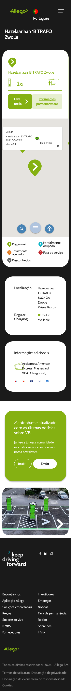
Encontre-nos (11, 594)
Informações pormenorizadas (47, 101)
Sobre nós (44, 626)
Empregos (44, 601)
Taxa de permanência (52, 613)
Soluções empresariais (17, 607)
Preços (6, 613)
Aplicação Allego (13, 601)
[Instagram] (51, 553)
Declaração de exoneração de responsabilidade (33, 679)
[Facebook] (40, 553)
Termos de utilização (16, 673)
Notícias (43, 607)
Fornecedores (11, 632)
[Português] (43, 11)
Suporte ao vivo (12, 620)
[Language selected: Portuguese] (43, 11)
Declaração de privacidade (48, 673)
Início (41, 632)
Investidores (46, 594)
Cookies (7, 685)
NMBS (6, 626)
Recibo (42, 620)
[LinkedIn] (45, 553)
